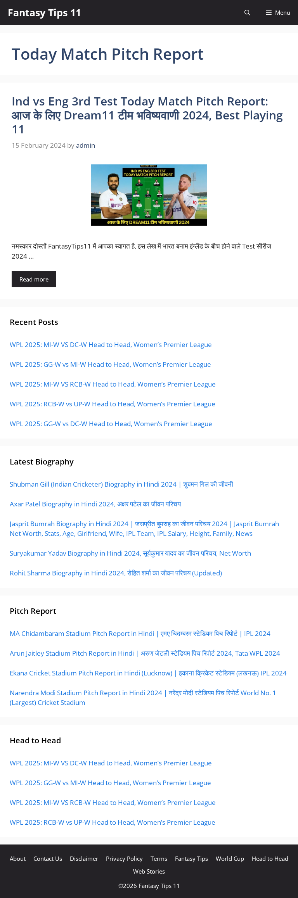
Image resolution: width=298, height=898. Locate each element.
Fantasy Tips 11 (44, 12)
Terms (159, 858)
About (18, 858)
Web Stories (149, 871)
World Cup (230, 858)
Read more (34, 279)
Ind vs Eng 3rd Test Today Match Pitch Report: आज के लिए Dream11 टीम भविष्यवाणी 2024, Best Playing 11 (147, 115)
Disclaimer (84, 858)
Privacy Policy (124, 858)
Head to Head (270, 858)
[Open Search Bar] (247, 12)
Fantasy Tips (191, 858)
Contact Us (47, 858)
